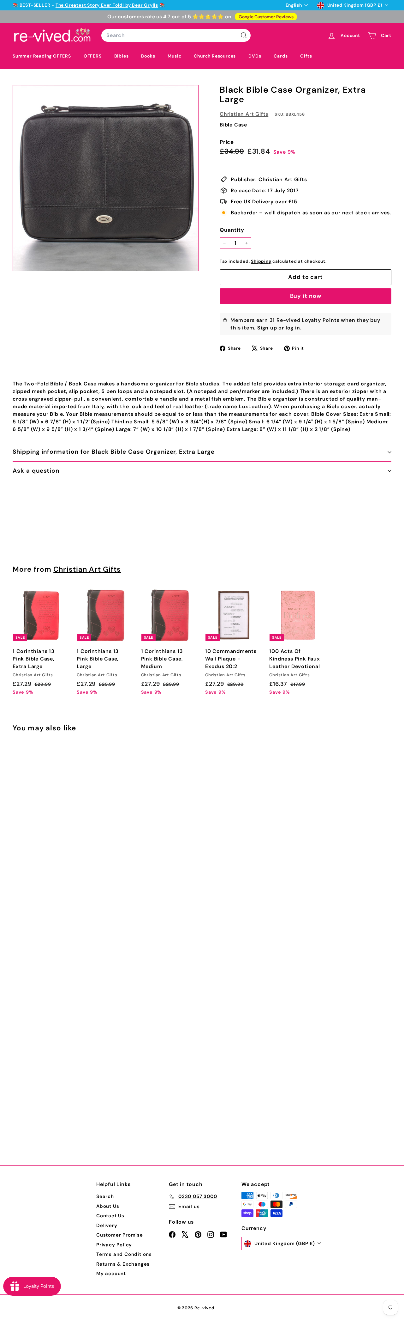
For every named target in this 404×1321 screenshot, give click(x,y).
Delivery (106, 1225)
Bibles (121, 56)
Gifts (306, 56)
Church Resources (215, 56)
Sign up (267, 327)
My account (111, 1273)
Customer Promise (119, 1235)
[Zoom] (105, 178)
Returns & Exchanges (123, 1264)
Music (174, 56)
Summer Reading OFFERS (42, 56)
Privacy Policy (114, 1245)
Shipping (261, 261)
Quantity (232, 229)
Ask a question (36, 471)
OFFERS (93, 56)
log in (293, 327)
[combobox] (176, 35)
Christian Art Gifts (244, 114)
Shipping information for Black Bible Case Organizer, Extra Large (114, 452)
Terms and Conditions (124, 1254)
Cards (281, 56)
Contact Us (110, 1216)
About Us (107, 1206)
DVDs (254, 56)
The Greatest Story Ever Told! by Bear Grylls (107, 5)
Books (148, 56)
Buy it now (305, 296)
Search (105, 1196)
